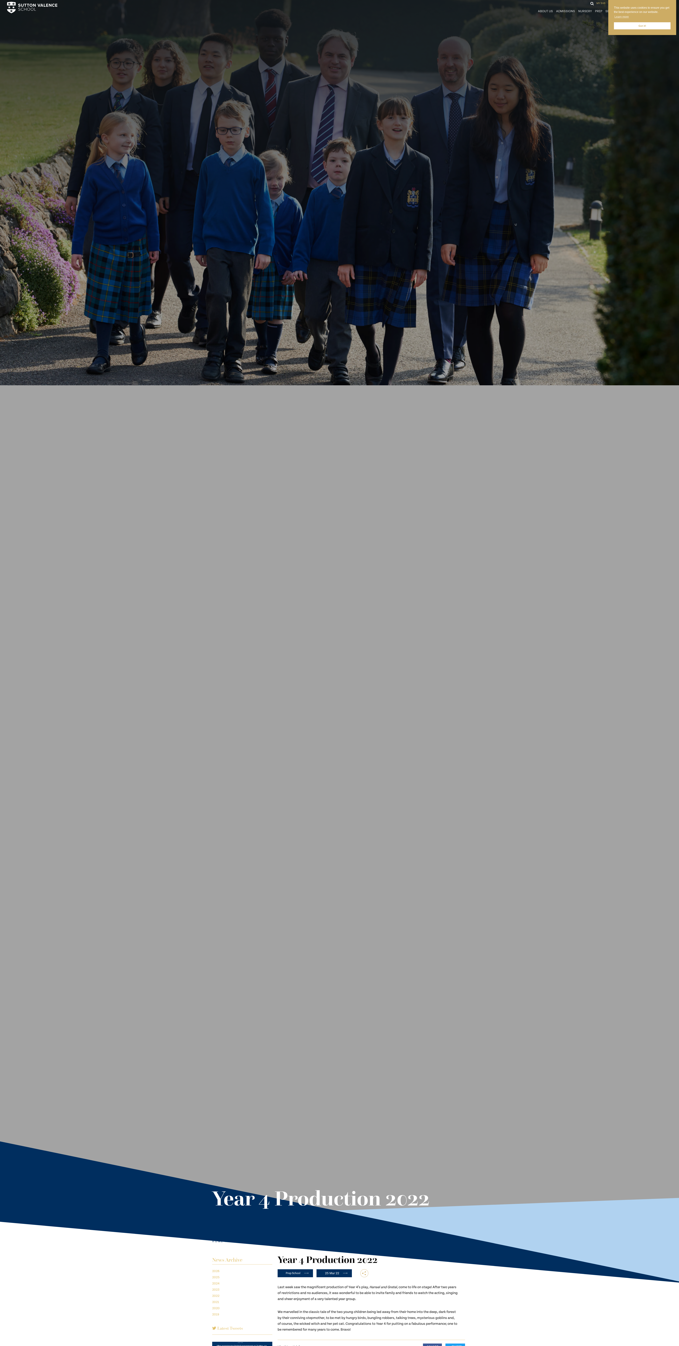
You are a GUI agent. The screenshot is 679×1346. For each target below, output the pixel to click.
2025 (216, 1277)
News (233, 1241)
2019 (215, 1314)
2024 (216, 1283)
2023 (215, 1290)
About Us (545, 11)
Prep (598, 11)
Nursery (585, 11)
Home (218, 1241)
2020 (216, 1308)
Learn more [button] (621, 16)
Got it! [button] (642, 25)
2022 (215, 1296)
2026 (215, 1271)
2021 (215, 1302)
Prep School (257, 1241)
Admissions (565, 11)
